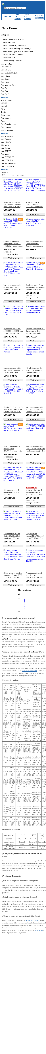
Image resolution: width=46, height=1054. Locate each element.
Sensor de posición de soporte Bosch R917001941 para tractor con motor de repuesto (13, 448)
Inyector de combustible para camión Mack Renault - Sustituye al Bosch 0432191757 (34, 243)
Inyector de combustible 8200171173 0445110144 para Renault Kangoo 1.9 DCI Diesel (35, 448)
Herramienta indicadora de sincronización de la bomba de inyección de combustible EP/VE (35, 331)
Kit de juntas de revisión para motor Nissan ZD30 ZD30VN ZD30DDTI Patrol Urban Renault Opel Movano (13, 575)
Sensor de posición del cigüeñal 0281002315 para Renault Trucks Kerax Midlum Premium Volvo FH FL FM (13, 536)
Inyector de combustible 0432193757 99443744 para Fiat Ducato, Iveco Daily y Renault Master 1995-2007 (34, 409)
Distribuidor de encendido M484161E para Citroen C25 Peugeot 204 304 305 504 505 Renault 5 (13, 409)
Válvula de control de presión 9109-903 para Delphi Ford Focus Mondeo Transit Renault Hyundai (35, 370)
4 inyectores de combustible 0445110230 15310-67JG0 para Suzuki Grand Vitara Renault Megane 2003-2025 (35, 536)
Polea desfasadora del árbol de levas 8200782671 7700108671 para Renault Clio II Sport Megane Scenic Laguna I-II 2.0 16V (35, 575)
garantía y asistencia (31, 920)
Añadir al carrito (13, 214)
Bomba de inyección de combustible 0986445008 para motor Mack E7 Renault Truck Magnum (35, 287)
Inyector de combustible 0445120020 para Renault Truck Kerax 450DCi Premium (13, 370)
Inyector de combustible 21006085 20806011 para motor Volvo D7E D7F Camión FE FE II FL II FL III (13, 331)
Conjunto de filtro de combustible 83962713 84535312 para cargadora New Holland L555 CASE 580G (13, 243)
